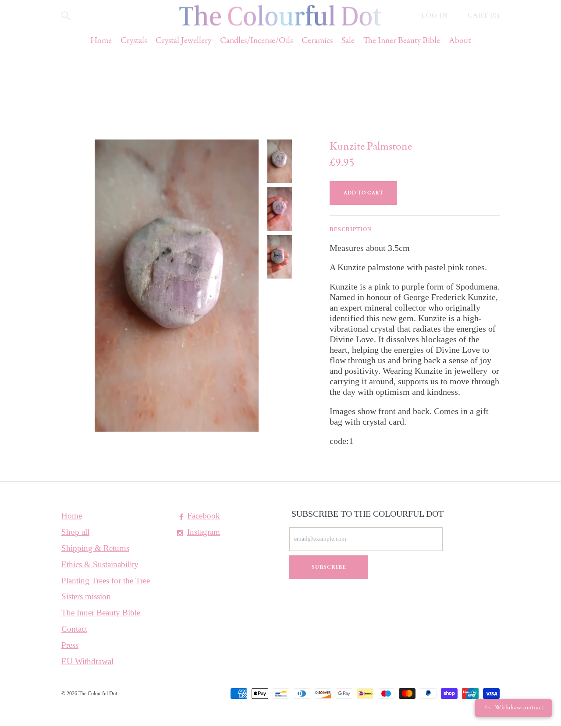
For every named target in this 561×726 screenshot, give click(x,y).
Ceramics (317, 41)
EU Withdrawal (87, 661)
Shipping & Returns (95, 548)
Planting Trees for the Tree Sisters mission (105, 588)
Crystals (134, 41)
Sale (348, 41)
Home (101, 41)
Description (351, 229)
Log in (435, 15)
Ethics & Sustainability (99, 564)
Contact (74, 628)
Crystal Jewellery (183, 41)
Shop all (75, 531)
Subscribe (329, 567)
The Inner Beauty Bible (401, 41)
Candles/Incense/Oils (256, 41)
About (460, 41)
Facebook (203, 515)
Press (69, 645)
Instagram (203, 531)
